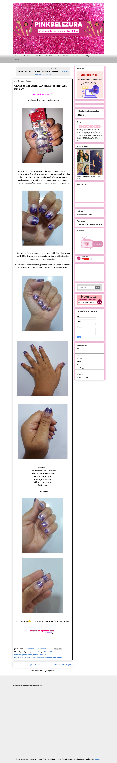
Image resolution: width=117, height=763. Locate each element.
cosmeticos (37, 652)
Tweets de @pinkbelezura (84, 214)
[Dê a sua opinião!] (57, 649)
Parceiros (76, 56)
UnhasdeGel (43, 655)
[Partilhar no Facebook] (60, 649)
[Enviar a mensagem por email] (55, 649)
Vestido (79, 355)
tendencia (80, 371)
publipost (79, 352)
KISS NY (51, 652)
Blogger (98, 759)
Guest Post (19, 59)
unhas (35, 655)
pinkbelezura (27, 655)
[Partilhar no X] (58, 649)
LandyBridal (80, 374)
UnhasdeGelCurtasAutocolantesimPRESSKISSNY (33, 657)
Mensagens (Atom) (47, 671)
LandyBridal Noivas (82, 377)
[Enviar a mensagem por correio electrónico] (51, 649)
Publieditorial (63, 56)
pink (78, 364)
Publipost (87, 56)
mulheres (18, 655)
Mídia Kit (38, 56)
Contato (27, 56)
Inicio (17, 56)
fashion (45, 652)
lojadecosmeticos (62, 652)
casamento (80, 358)
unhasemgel (57, 657)
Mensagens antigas (62, 664)
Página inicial (34, 664)
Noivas (79, 361)
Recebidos (49, 56)
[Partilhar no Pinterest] (61, 649)
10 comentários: (42, 649)
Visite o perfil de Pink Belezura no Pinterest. (90, 224)
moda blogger (81, 368)
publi (78, 348)
